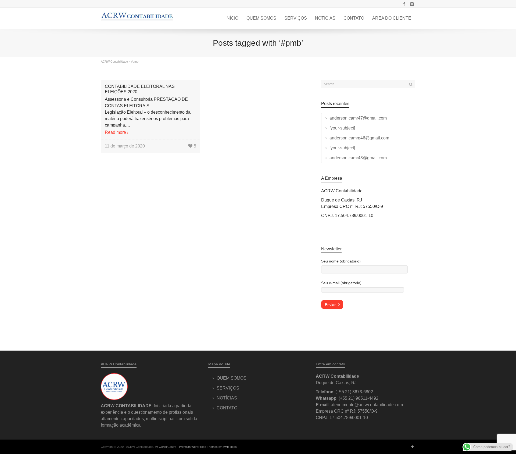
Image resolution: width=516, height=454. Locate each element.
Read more (115, 132)
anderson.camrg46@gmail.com (359, 138)
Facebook (404, 4)
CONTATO (353, 18)
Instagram (412, 4)
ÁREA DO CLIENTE (391, 18)
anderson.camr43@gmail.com (358, 158)
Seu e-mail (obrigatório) (341, 283)
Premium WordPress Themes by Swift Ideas (208, 446)
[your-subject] (342, 128)
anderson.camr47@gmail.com (358, 118)
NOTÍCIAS (325, 18)
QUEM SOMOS (261, 18)
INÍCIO (231, 18)
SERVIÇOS (295, 18)
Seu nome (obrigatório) (341, 261)
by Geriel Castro (165, 446)
